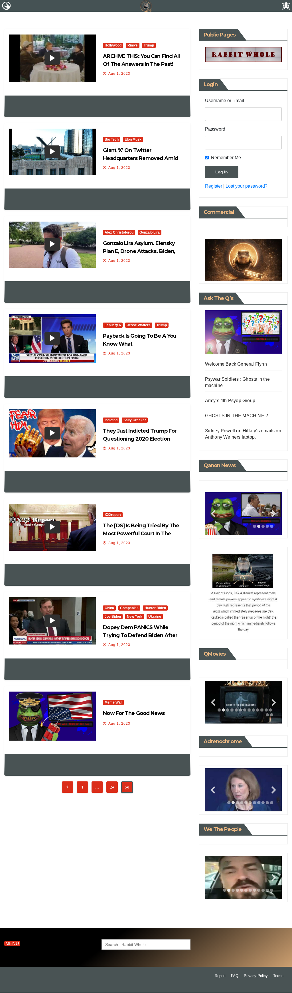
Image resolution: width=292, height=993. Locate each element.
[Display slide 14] (267, 714)
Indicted (111, 420)
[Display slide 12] (266, 710)
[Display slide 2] (258, 526)
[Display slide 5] (271, 526)
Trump (149, 45)
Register (213, 186)
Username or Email (224, 100)
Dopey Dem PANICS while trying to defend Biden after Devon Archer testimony (140, 635)
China (109, 608)
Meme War (113, 702)
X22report (113, 515)
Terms (278, 976)
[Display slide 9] (253, 710)
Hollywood (113, 45)
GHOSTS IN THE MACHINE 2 (236, 415)
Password (215, 129)
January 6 (113, 325)
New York (134, 617)
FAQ (234, 976)
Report (220, 976)
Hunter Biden (155, 608)
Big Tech (112, 139)
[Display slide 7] (244, 710)
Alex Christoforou (119, 232)
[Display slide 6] (240, 710)
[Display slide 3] (263, 526)
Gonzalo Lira (149, 232)
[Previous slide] (213, 514)
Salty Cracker (134, 420)
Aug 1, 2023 (119, 74)
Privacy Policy (256, 976)
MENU (12, 943)
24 (112, 787)
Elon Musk (133, 139)
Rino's (132, 45)
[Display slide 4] (267, 526)
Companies (129, 608)
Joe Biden (113, 617)
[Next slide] (273, 514)
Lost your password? (246, 186)
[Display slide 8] (249, 710)
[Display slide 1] (254, 526)
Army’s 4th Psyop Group (230, 400)
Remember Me (226, 157)
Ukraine (154, 617)
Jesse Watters (139, 325)
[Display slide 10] (257, 710)
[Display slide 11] (261, 710)
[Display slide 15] (271, 714)
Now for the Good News (134, 713)
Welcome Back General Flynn (236, 364)
